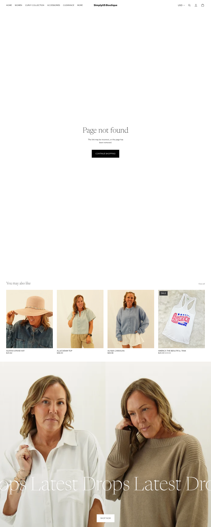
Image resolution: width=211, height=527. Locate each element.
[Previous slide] (10, 319)
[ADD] (48, 343)
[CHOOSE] (98, 343)
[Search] (189, 5)
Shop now (105, 518)
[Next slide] (48, 319)
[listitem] (80, 5)
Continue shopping (105, 153)
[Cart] (202, 5)
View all (201, 284)
